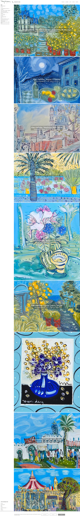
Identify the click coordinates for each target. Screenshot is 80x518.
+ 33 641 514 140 (17, 1)
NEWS (1, 505)
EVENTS (2, 503)
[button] (6, 9)
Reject (53, 514)
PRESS (1, 506)
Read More (44, 514)
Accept (62, 514)
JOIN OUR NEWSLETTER (4, 501)
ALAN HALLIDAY (3, 504)
